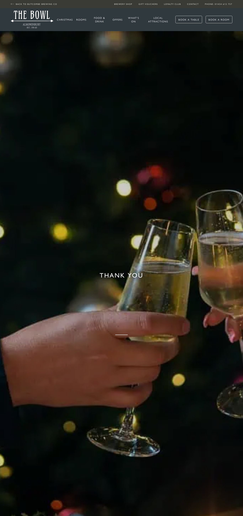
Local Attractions (158, 19)
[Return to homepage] (32, 19)
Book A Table (188, 19)
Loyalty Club (172, 4)
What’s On (133, 19)
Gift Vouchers (148, 4)
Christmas (65, 19)
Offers (118, 19)
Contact (193, 4)
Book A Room (218, 19)
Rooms (81, 19)
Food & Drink (99, 19)
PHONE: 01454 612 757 (218, 4)
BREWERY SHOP (123, 4)
